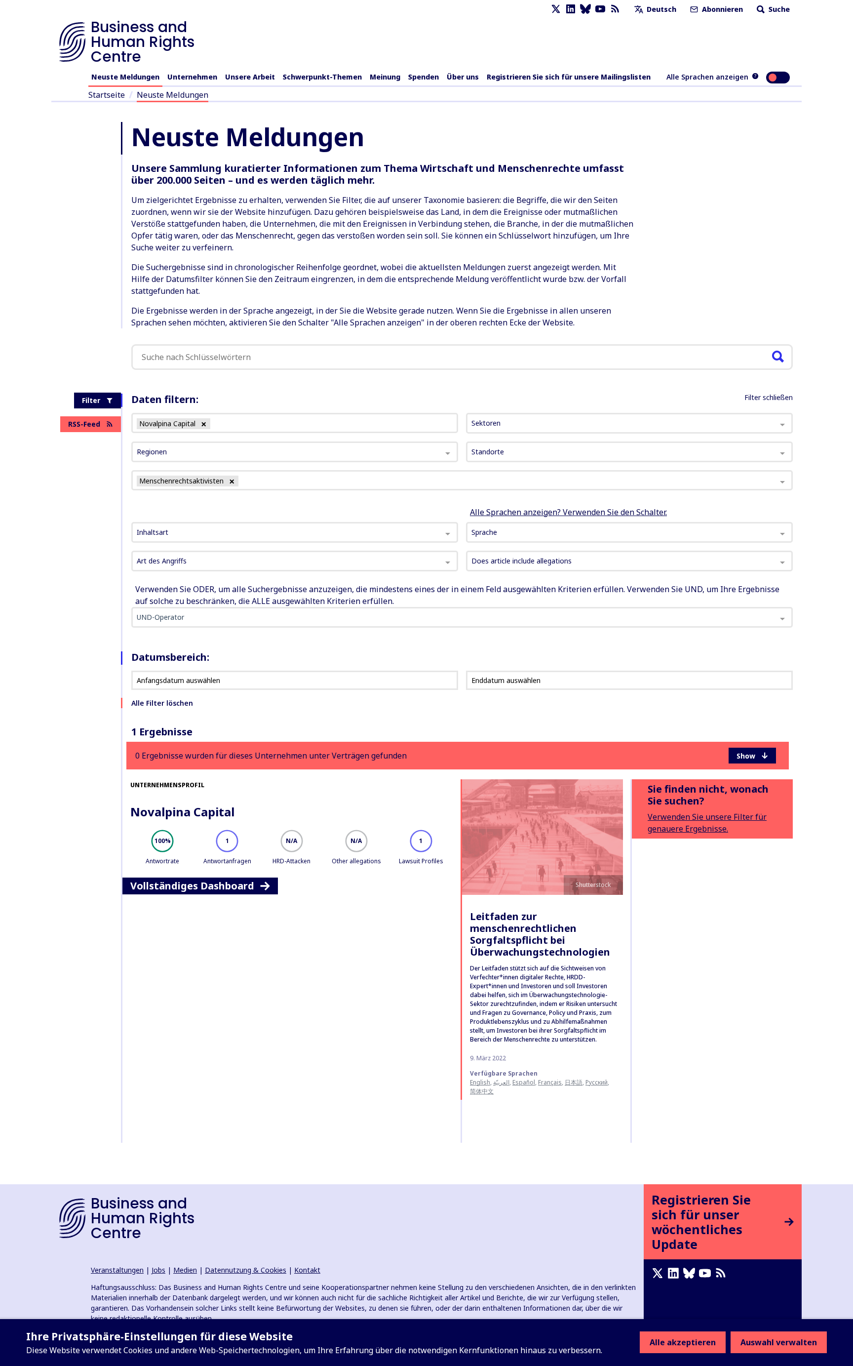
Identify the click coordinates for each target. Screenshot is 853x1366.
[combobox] (294, 532)
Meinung (385, 76)
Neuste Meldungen (125, 76)
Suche (778, 9)
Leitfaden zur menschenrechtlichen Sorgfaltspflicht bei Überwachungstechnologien (540, 934)
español (523, 1082)
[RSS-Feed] (615, 9)
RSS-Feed (84, 424)
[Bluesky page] (585, 9)
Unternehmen (192, 76)
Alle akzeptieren (683, 1342)
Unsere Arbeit (250, 76)
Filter (91, 400)
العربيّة (501, 1082)
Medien (185, 1270)
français (550, 1082)
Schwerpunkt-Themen (322, 76)
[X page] (556, 9)
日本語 (573, 1082)
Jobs (158, 1270)
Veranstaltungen (117, 1270)
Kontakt (307, 1270)
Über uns (463, 76)
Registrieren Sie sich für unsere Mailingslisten (569, 76)
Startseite (106, 94)
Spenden (423, 76)
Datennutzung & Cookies (245, 1270)
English (480, 1082)
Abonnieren (721, 9)
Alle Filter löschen (162, 703)
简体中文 (482, 1091)
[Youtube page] (600, 9)
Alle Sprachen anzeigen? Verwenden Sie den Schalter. (568, 512)
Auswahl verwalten (778, 1342)
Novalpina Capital (182, 812)
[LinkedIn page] (571, 9)
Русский (596, 1082)
